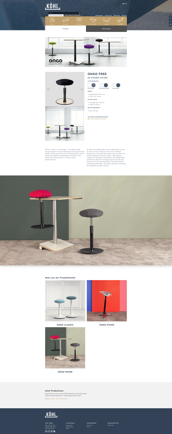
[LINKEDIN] (46, 431)
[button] (52, 21)
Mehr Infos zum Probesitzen (57, 398)
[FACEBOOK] (52, 431)
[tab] (56, 15)
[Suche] (80, 13)
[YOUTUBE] (54, 431)
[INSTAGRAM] (49, 431)
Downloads (106, 29)
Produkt (66, 29)
